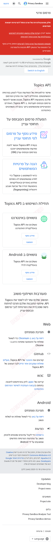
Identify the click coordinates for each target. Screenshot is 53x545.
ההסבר (29, 360)
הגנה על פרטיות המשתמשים (25, 166)
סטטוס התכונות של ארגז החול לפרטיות (34, 44)
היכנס (6, 3)
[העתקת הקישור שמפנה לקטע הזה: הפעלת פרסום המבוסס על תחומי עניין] (18, 124)
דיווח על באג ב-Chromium (31, 338)
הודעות (39, 429)
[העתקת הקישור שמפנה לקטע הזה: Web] (39, 324)
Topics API (42, 85)
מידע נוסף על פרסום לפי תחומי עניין (21, 136)
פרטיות (39, 531)
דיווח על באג (38, 416)
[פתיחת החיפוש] (19, 3)
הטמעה (29, 242)
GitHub (39, 354)
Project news (45, 488)
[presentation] (26, 121)
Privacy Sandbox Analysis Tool (37, 514)
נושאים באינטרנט (24, 217)
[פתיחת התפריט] (47, 3)
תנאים (48, 531)
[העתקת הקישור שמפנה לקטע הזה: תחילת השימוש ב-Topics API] (26, 208)
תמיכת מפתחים (34, 332)
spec (31, 381)
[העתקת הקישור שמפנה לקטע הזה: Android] (33, 403)
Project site (45, 501)
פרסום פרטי (43, 13)
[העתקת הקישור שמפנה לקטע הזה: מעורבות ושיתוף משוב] (9, 294)
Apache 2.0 (46, 458)
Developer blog (44, 484)
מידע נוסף (29, 235)
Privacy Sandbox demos (39, 519)
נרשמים (40, 434)
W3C (40, 376)
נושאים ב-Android (23, 254)
